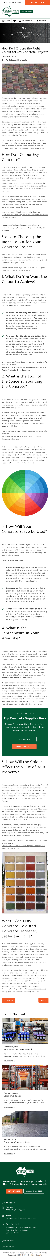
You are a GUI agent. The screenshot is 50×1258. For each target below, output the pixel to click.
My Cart (42, 21)
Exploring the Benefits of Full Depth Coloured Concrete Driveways (22, 437)
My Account (27, 21)
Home (19, 32)
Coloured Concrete (17, 60)
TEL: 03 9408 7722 (24, 747)
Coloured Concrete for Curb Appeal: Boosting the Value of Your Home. (23, 847)
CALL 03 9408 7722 (12, 2)
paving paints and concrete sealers (17, 183)
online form (29, 975)
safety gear (6, 991)
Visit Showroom (26, 11)
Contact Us (24, 739)
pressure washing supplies (27, 991)
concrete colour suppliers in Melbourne (27, 954)
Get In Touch (37, 2)
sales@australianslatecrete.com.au (21, 1218)
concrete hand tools (37, 989)
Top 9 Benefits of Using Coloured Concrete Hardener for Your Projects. (25, 216)
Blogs (27, 32)
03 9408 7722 (8, 975)
